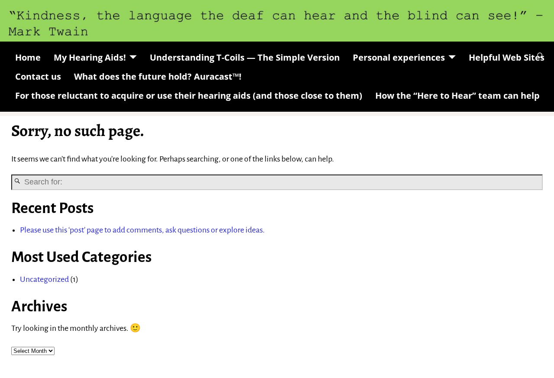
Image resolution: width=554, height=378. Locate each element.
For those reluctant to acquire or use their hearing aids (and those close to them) (188, 95)
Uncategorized (44, 279)
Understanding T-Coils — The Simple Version (245, 57)
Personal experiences (399, 57)
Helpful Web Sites (506, 57)
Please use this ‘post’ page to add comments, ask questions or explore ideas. (142, 230)
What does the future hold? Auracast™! (158, 76)
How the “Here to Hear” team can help (457, 95)
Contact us (38, 76)
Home (28, 57)
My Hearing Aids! (90, 57)
